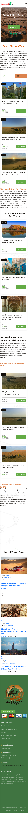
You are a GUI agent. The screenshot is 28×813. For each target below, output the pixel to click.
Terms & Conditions (19, 810)
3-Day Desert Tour (8, 625)
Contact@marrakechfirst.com (9, 755)
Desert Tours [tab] (9, 76)
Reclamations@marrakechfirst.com (11, 758)
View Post (4, 588)
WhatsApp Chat (8, 711)
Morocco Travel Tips (9, 663)
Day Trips (3, 732)
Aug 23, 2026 (7, 577)
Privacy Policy (7, 810)
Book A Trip (14, 27)
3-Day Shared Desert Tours (9, 729)
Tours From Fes (5, 738)
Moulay (7, 575)
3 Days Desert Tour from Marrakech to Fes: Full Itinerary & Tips (13, 631)
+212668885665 (5, 748)
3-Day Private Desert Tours (8, 735)
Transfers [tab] (22, 76)
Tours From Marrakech (7, 726)
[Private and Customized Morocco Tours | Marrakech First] (7, 3)
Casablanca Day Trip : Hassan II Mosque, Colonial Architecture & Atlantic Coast (12, 317)
